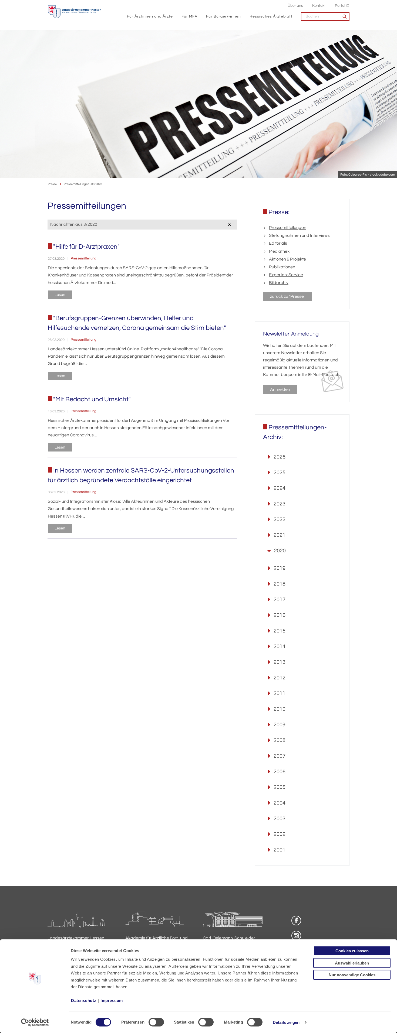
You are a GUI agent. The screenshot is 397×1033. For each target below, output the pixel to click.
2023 (279, 504)
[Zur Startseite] (75, 12)
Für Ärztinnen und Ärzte (150, 16)
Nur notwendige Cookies (352, 975)
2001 (279, 850)
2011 (279, 693)
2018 (279, 584)
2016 (279, 615)
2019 (279, 568)
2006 (279, 771)
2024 (279, 488)
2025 (279, 472)
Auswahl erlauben (352, 962)
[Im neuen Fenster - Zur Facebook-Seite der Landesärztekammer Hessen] (296, 920)
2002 (279, 834)
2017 (279, 599)
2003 (279, 818)
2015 (279, 631)
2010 (279, 709)
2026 (279, 457)
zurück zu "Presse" (287, 296)
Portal (340, 6)
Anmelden (280, 389)
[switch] (156, 1022)
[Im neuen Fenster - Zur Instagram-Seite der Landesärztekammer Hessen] (296, 935)
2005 (279, 787)
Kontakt (319, 6)
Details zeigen (286, 1022)
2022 (279, 519)
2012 (279, 677)
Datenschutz (83, 1000)
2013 (279, 662)
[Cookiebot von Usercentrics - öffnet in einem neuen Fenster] (35, 1022)
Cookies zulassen (352, 951)
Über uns (295, 6)
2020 (280, 550)
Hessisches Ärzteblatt (271, 16)
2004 (279, 803)
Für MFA (189, 16)
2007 (279, 756)
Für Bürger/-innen (223, 16)
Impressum (111, 1000)
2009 (279, 724)
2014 (279, 646)
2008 (279, 740)
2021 (279, 535)
